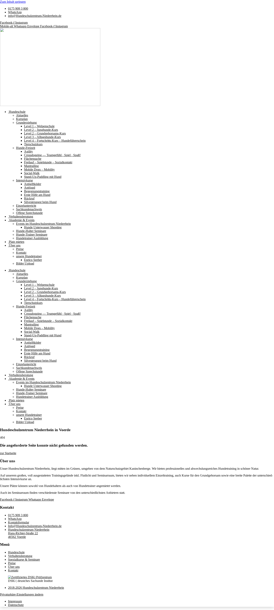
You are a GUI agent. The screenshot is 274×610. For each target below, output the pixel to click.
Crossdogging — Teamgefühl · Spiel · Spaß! (52, 155)
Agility (28, 151)
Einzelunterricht (26, 205)
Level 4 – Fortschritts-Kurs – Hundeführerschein (55, 140)
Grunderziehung (26, 122)
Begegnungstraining (37, 191)
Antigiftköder (32, 184)
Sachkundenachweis (29, 209)
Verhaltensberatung (20, 216)
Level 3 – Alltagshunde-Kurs (42, 137)
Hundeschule (16, 111)
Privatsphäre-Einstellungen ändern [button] (21, 594)
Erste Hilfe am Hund (37, 195)
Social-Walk (32, 173)
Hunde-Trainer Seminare (31, 234)
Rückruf (29, 198)
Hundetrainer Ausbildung (32, 238)
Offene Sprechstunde (29, 213)
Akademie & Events (21, 220)
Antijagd (29, 187)
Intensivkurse (24, 180)
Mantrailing (31, 166)
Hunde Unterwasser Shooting (43, 227)
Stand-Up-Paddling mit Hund (42, 176)
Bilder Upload (25, 263)
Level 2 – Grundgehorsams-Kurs (45, 133)
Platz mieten (16, 241)
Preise (20, 249)
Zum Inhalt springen (13, 1)
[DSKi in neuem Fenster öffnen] (30, 577)
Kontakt (21, 252)
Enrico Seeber (33, 260)
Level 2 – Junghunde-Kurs (41, 129)
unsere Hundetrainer (29, 256)
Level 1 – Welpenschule (39, 126)
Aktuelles (22, 115)
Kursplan (22, 119)
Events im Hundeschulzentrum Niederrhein (43, 223)
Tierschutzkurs (33, 144)
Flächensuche (32, 158)
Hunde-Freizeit (25, 148)
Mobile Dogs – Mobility (39, 169)
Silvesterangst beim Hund (40, 202)
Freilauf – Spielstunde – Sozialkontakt (48, 162)
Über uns (14, 245)
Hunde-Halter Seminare (31, 231)
